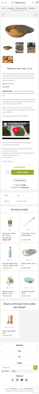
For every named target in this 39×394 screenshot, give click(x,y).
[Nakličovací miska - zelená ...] (3, 15)
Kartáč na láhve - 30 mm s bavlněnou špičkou (28, 234)
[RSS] (26, 380)
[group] (10, 222)
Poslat (35, 368)
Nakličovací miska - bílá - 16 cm (29, 264)
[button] (9, 229)
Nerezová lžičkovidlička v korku (9, 332)
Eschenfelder (10, 84)
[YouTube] (22, 380)
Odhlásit (13, 371)
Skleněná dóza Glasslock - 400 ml (28, 292)
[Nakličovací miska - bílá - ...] (35, 15)
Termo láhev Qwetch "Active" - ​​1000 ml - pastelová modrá (10, 264)
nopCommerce (13, 389)
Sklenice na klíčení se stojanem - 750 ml (8, 292)
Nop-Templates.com (29, 389)
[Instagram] (17, 380)
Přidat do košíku (22, 172)
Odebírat (6, 371)
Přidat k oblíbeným (20, 180)
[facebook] (13, 380)
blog (28, 142)
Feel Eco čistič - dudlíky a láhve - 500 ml (9, 234)
